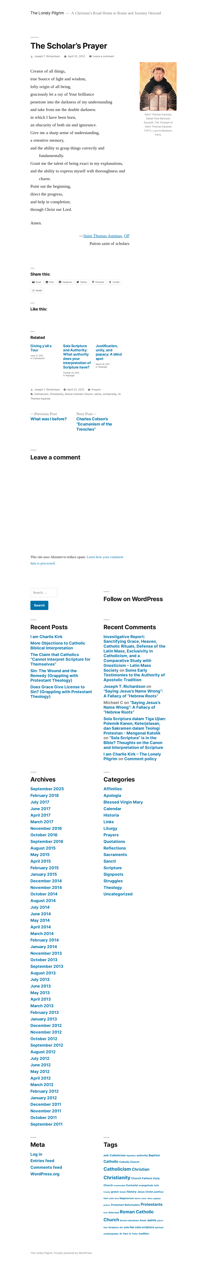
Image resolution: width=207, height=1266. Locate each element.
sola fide (129, 1227)
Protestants (152, 1204)
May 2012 (40, 1071)
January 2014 (43, 946)
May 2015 (40, 854)
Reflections (115, 848)
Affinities (113, 788)
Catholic (111, 1161)
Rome (143, 1220)
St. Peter (133, 1233)
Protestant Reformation (125, 1204)
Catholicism (41, 394)
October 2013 (43, 959)
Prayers (96, 389)
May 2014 (40, 920)
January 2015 (43, 874)
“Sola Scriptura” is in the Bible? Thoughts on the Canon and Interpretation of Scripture (133, 742)
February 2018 (44, 795)
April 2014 (40, 927)
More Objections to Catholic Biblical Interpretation (57, 645)
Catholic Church (129, 1161)
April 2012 (40, 1078)
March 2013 (42, 1005)
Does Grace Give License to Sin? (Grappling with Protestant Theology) (61, 691)
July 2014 (40, 907)
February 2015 (44, 867)
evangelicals (146, 1185)
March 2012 (42, 1084)
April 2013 (40, 999)
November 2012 (46, 1032)
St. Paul (124, 1233)
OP (126, 235)
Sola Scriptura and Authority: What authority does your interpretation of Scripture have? (77, 356)
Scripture (113, 867)
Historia (111, 815)
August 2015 (43, 848)
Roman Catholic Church (79, 394)
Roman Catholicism (129, 1220)
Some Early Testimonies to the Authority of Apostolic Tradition (134, 675)
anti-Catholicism (115, 1155)
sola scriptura (144, 1227)
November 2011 (45, 1110)
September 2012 (46, 1045)
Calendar (112, 808)
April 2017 (40, 815)
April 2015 (40, 861)
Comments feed (46, 1167)
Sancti (110, 861)
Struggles (113, 880)
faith (156, 1185)
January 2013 (43, 1019)
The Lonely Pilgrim (47, 13)
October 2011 (43, 1117)
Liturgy (110, 828)
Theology (113, 887)
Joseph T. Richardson (47, 56)
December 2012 (46, 1025)
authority (142, 1155)
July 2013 (39, 979)
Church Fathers (142, 1178)
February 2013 (44, 1012)
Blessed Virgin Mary (123, 802)
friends (107, 1192)
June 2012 (40, 1064)
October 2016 (43, 834)
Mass (150, 1198)
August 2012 (43, 1051)
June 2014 (40, 913)
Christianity (56, 394)
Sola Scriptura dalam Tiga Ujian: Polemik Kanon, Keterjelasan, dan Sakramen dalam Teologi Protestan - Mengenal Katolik (135, 725)
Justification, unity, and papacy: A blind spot (109, 352)
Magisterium (127, 1198)
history (131, 1191)
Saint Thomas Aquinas (102, 235)
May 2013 (40, 992)
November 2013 (46, 953)
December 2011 (45, 1104)
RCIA (106, 1213)
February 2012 (44, 1091)
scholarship (110, 394)
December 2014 (46, 880)
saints (97, 394)
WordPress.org (45, 1173)
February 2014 (44, 940)
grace (115, 1191)
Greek (123, 1192)
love (117, 1198)
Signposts (113, 874)
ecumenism (119, 1185)
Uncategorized (118, 894)
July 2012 (39, 1058)
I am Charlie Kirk (46, 636)
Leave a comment (103, 56)
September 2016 (46, 841)
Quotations (114, 841)
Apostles (131, 1155)
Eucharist (132, 1185)
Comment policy (140, 758)
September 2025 (47, 788)
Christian (140, 1169)
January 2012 (43, 1097)
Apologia (112, 795)
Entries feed (42, 1160)
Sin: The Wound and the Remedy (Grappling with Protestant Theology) (54, 675)
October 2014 (44, 894)
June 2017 (40, 808)
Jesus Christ (145, 1191)
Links (109, 821)
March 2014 (42, 933)
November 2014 (46, 887)
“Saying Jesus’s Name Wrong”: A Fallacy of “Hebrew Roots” (133, 693)
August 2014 (43, 900)
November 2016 (46, 828)
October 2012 (43, 1038)
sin (121, 1227)
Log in (36, 1154)
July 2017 (39, 802)
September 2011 (46, 1124)
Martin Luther (141, 1198)
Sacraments (115, 854)
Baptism (154, 1155)
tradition (144, 1233)
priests (107, 1205)
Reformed (114, 1212)
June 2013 (40, 986)
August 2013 (43, 973)
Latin (111, 1198)
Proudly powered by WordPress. (73, 1253)
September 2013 (46, 966)
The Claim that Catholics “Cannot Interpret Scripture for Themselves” (60, 659)
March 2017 (41, 821)
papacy (157, 1198)
